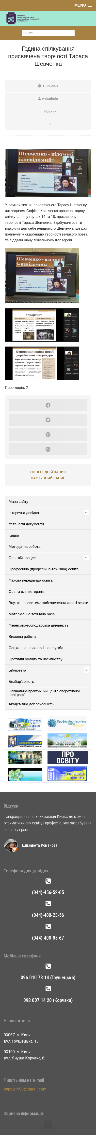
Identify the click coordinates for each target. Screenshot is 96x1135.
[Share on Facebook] (48, 405)
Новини (50, 111)
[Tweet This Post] (48, 420)
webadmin (50, 99)
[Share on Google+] (48, 449)
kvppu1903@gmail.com (25, 1089)
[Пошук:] (48, 33)
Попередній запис (48, 472)
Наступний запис (48, 478)
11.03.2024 (50, 86)
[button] (48, 1125)
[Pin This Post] (48, 434)
